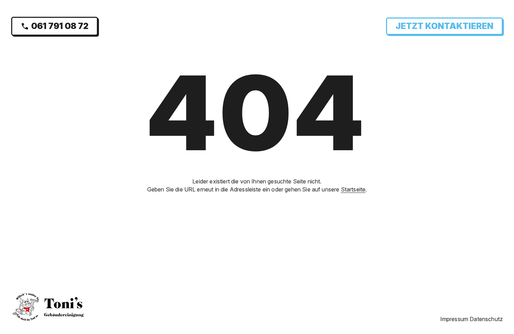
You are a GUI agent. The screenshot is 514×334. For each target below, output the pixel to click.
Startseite (353, 189)
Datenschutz (486, 318)
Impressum (454, 318)
